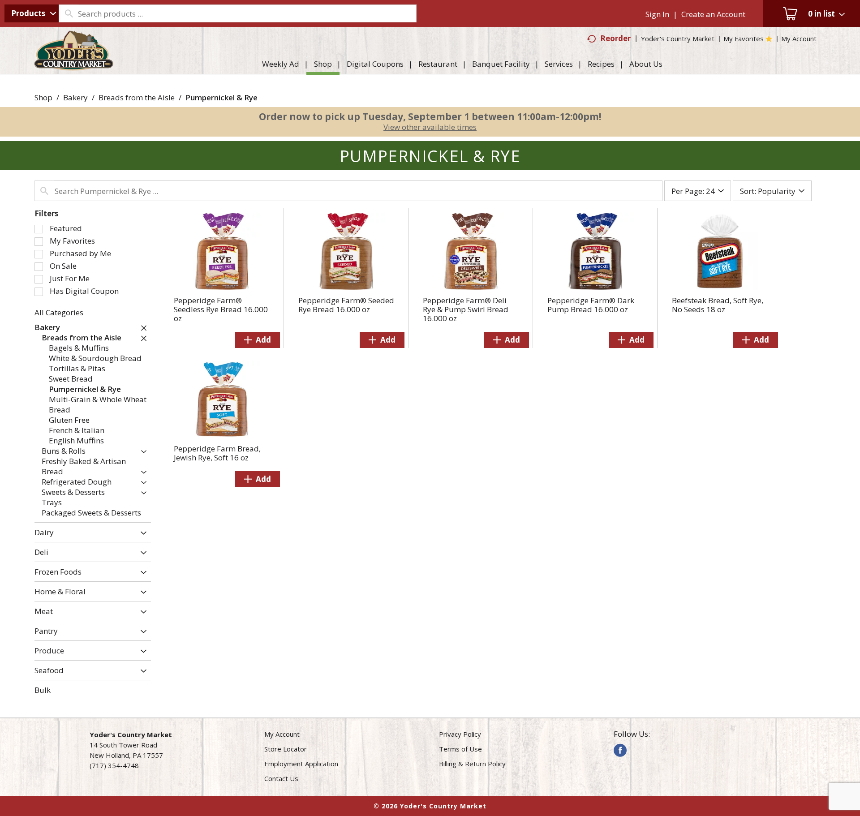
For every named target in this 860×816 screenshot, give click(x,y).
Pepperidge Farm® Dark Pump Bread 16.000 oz (590, 304)
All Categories (58, 312)
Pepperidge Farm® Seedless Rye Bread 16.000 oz (221, 309)
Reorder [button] (615, 38)
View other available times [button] (430, 127)
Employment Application (301, 763)
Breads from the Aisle (137, 97)
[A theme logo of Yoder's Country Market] (74, 66)
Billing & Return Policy (472, 763)
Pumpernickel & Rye (221, 97)
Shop (43, 97)
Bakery (75, 97)
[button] (141, 328)
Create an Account (713, 14)
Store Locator (285, 748)
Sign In (657, 14)
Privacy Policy (460, 734)
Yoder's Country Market (677, 38)
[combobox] (31, 13)
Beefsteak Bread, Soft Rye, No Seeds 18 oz (717, 304)
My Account (282, 734)
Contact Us (281, 778)
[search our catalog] (68, 13)
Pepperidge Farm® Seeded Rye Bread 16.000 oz (346, 304)
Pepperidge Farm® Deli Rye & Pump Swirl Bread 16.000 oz (465, 309)
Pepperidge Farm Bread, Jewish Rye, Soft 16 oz (217, 453)
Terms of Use (460, 748)
